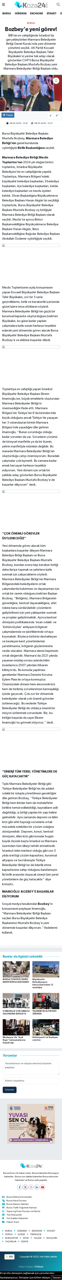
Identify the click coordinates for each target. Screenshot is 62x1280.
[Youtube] (42, 1187)
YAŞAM (37, 1238)
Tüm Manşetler (14, 1215)
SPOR (26, 1238)
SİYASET (52, 13)
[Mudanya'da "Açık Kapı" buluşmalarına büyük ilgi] (16, 1027)
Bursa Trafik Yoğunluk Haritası (22, 1207)
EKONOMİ (36, 13)
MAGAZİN (51, 1238)
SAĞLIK (21, 1234)
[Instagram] (31, 1187)
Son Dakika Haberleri (17, 1218)
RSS (11, 1256)
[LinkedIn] (36, 1187)
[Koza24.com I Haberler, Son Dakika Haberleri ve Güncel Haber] (31, 4)
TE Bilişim (38, 1267)
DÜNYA (9, 1234)
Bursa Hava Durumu (17, 1200)
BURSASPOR (11, 1238)
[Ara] (58, 5)
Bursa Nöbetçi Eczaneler (19, 1197)
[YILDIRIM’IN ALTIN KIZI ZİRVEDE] (45, 1001)
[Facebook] (19, 1187)
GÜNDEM (20, 13)
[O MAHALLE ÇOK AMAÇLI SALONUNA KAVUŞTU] (16, 1001)
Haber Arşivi (13, 1222)
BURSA (6, 13)
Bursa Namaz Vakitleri (18, 1204)
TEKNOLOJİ (35, 1234)
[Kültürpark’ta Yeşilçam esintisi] (45, 1027)
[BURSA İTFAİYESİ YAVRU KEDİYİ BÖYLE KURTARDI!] (16, 969)
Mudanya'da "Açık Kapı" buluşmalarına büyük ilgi (14, 1040)
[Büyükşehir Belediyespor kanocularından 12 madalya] (45, 969)
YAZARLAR (10, 1241)
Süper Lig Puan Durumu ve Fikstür (23, 1211)
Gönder (9, 1089)
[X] (25, 1187)
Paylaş (9, 115)
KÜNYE (24, 1241)
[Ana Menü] (3, 4)
